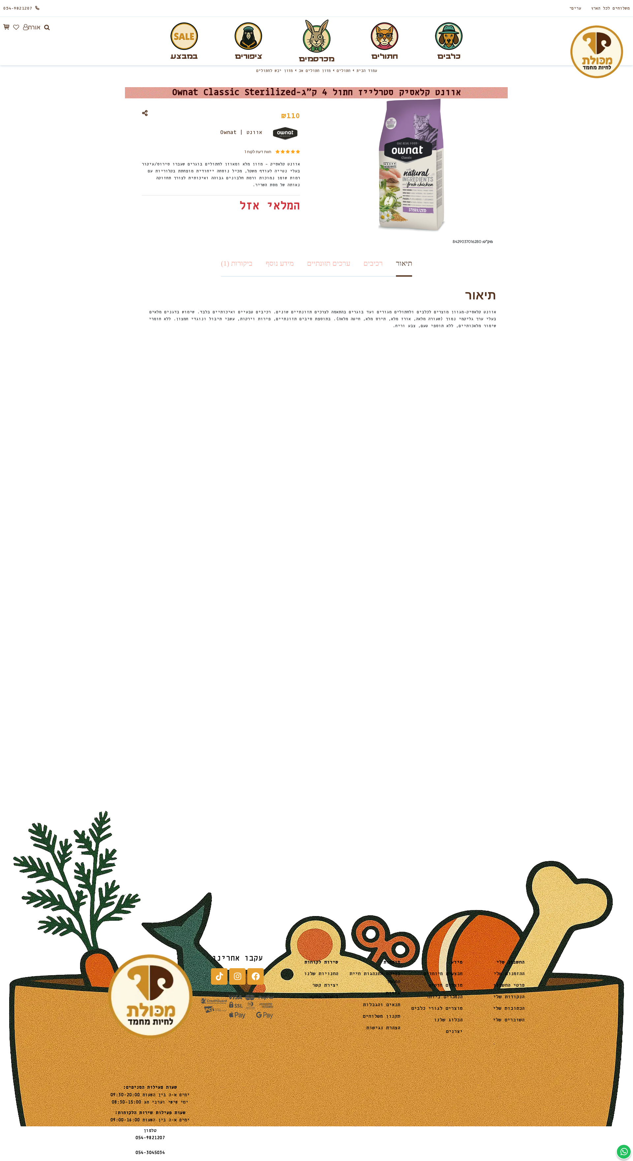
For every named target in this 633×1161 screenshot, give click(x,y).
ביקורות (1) (237, 263)
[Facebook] (255, 976)
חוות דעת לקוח (258, 151)
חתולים (343, 71)
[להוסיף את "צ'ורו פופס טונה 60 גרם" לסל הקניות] (231, 707)
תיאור (404, 263)
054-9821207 (17, 8)
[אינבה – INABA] (265, 688)
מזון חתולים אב (315, 71)
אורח (34, 27)
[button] (333, 707)
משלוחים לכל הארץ (610, 8)
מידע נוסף (280, 263)
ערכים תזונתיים (328, 263)
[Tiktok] (219, 976)
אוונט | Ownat (241, 132)
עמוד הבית (366, 71)
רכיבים (373, 263)
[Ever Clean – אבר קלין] (367, 688)
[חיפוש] (47, 27)
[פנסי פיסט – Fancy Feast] (469, 688)
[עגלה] (6, 27)
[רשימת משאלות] (16, 27)
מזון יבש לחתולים (274, 71)
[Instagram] (237, 976)
